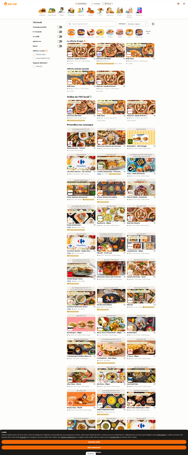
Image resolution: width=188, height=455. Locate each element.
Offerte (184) (40, 54)
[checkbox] (71, 33)
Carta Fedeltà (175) (43, 58)
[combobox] (94, 24)
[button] (9, 3)
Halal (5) (39, 66)
